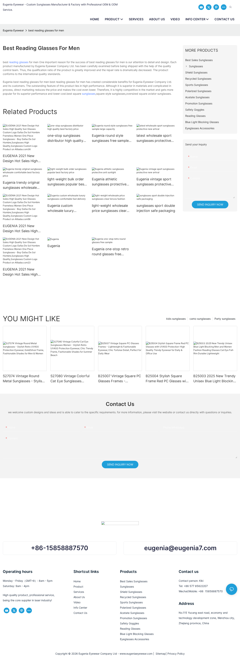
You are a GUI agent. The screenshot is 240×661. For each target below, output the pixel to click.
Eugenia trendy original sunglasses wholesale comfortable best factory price (23, 185)
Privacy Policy (176, 653)
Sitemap (160, 653)
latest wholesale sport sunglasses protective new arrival (154, 138)
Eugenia (53, 246)
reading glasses (18, 62)
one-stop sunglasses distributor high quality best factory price (65, 138)
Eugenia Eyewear (13, 30)
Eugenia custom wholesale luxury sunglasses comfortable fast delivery (66, 208)
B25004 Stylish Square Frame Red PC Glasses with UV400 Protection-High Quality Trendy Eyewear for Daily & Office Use (167, 379)
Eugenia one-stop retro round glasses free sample (110, 252)
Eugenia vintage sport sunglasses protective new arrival (153, 182)
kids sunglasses (176, 318)
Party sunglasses (224, 318)
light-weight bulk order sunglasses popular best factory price (66, 182)
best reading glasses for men (46, 30)
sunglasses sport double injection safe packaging (155, 208)
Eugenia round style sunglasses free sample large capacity (110, 138)
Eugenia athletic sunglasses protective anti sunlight (109, 182)
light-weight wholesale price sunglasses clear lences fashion (110, 208)
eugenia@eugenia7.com (180, 548)
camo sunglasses (200, 318)
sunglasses (88, 93)
